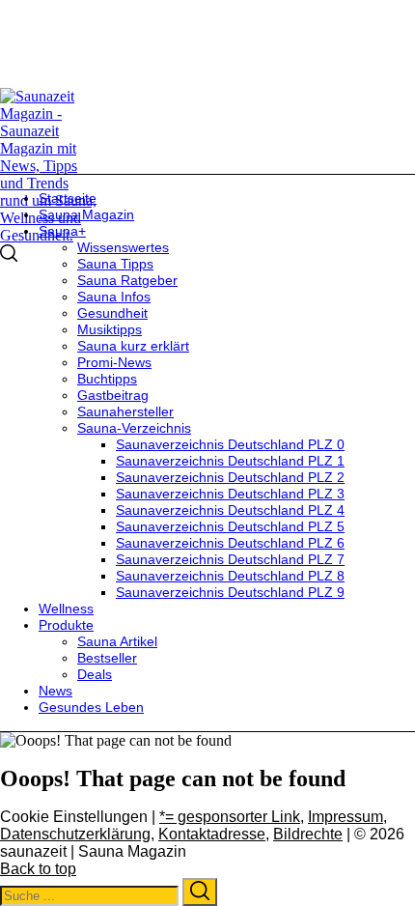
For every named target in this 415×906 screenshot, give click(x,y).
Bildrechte (308, 834)
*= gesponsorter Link (229, 816)
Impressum (345, 816)
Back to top (38, 869)
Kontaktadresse (211, 834)
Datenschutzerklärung (75, 834)
